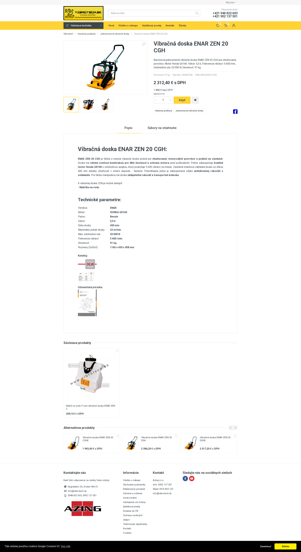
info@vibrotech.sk (162, 493)
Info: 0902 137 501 (162, 484)
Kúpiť (182, 100)
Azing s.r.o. (158, 480)
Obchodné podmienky (134, 484)
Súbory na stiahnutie (162, 128)
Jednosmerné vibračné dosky (114, 34)
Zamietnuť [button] (265, 546)
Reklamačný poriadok (134, 489)
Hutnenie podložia (86, 34)
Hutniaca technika (81, 25)
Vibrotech (68, 34)
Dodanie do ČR (130, 511)
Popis (128, 128)
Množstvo (159, 94)
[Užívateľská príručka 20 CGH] (87, 302)
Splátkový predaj (131, 506)
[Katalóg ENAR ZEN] (87, 269)
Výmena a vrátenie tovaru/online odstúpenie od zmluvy (134, 498)
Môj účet (230, 2)
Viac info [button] (65, 546)
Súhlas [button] (285, 546)
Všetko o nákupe (131, 480)
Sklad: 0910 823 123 (163, 489)
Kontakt (127, 528)
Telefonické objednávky (135, 524)
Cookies (127, 532)
